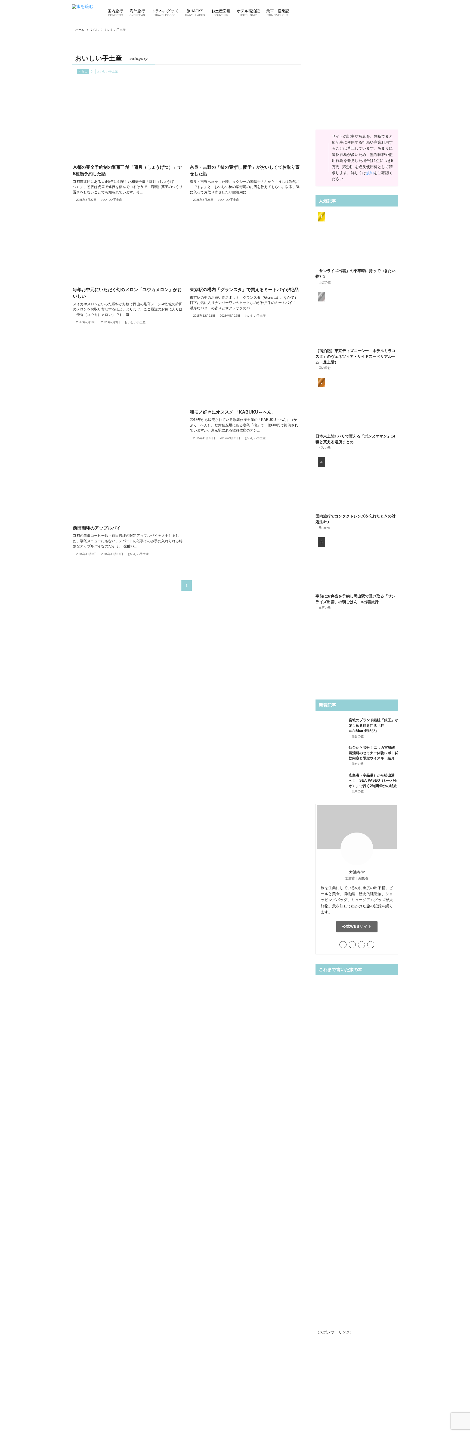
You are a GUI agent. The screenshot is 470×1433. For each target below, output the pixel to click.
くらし (82, 71)
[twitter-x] (343, 944)
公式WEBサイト (357, 926)
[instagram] (352, 944)
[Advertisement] (128, 384)
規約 (370, 173)
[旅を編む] (83, 12)
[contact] (370, 944)
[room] (361, 944)
